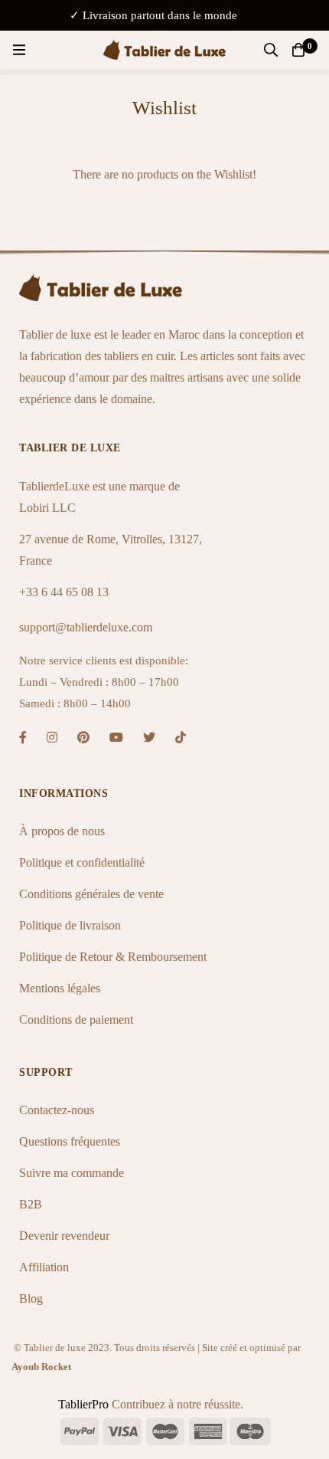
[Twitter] (149, 737)
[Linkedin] (180, 737)
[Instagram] (52, 737)
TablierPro (85, 1404)
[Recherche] (271, 49)
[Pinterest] (83, 737)
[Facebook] (23, 737)
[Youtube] (116, 737)
